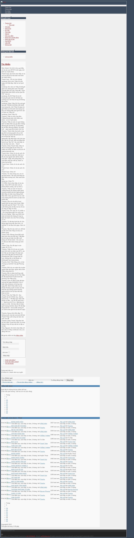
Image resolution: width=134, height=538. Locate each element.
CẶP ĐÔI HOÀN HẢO (18, 434)
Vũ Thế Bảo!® (30, 536)
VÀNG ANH (43, 423)
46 (7, 413)
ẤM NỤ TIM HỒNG (17, 430)
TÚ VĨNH (4, 183)
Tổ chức (7, 27)
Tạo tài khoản (9, 363)
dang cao (5, 181)
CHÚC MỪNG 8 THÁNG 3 (19, 465)
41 (7, 404)
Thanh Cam (5, 73)
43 (7, 407)
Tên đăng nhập (7, 342)
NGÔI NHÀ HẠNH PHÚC (18, 473)
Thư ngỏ (11, 25)
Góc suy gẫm (9, 36)
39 (7, 400)
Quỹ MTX (8, 41)
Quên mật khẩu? (10, 360)
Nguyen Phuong (45, 491)
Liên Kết (7, 43)
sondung (4, 81)
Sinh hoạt (8, 28)
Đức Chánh (5, 68)
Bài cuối (62, 422)
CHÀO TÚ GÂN (16, 493)
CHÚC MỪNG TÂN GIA (18, 461)
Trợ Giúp (7, 11)
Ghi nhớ (5, 352)
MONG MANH (15, 453)
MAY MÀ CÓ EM (16, 450)
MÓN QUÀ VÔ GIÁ (17, 469)
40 (7, 402)
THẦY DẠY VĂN (16, 446)
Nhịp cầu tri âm (10, 39)
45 (7, 411)
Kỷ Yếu (7, 30)
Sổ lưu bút (8, 45)
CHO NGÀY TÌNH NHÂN (18, 485)
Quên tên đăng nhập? (12, 362)
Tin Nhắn (5, 64)
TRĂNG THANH (45, 435)
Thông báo (8, 9)
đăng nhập (19, 335)
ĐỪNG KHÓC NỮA (17, 422)
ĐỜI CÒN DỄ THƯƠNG (18, 426)
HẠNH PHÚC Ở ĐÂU (17, 457)
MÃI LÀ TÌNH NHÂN (17, 481)
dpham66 (5, 138)
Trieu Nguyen (6, 328)
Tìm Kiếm (8, 12)
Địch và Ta (14, 442)
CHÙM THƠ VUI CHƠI (18, 438)
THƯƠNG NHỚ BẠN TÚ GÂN (20, 489)
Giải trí (7, 34)
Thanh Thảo (5, 210)
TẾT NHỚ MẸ (15, 477)
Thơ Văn (7, 32)
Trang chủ (8, 7)
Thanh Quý (43, 459)
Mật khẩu (5, 347)
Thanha (4, 116)
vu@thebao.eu (45, 536)
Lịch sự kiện (9, 57)
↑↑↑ (2, 534)
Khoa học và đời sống (12, 37)
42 (7, 405)
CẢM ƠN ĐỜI (15, 497)
